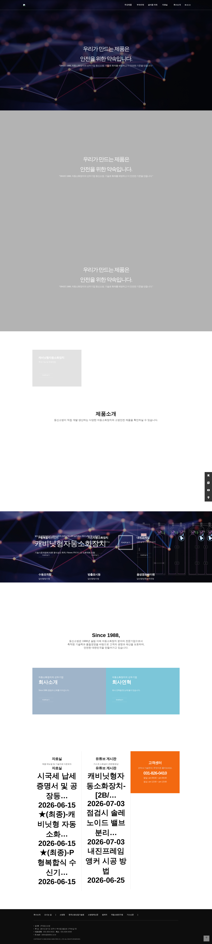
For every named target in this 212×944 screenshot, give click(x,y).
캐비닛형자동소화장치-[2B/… (106, 785)
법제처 (104, 915)
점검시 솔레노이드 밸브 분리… (105, 823)
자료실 (165, 5)
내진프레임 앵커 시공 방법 (106, 861)
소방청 (62, 915)
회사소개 (177, 5)
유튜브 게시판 (106, 759)
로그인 (188, 5)
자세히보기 (46, 375)
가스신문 (130, 915)
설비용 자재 (152, 5)
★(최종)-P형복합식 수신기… (56, 862)
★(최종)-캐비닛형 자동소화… (56, 824)
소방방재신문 (93, 915)
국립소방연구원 (117, 915)
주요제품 (128, 5)
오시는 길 (48, 915)
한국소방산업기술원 (76, 915)
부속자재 (140, 5)
